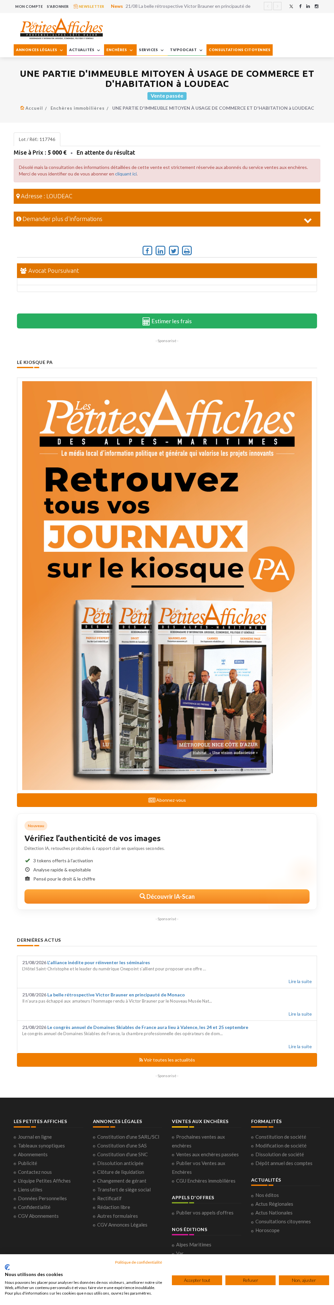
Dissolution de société (279, 1154)
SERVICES (149, 50)
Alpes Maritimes (193, 1244)
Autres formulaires (117, 1216)
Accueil (34, 108)
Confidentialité (34, 1207)
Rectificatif (109, 1198)
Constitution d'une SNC (122, 1154)
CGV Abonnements (38, 1216)
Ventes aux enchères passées (207, 1154)
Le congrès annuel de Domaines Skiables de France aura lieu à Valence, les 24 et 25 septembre (147, 1027)
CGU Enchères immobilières (205, 1181)
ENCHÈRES (117, 50)
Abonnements (33, 1154)
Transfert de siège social (124, 1189)
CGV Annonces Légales (122, 1225)
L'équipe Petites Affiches (44, 1181)
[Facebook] (300, 6)
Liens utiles (30, 1189)
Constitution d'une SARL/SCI (128, 1137)
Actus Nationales (274, 1212)
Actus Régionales (274, 1204)
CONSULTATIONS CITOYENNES (239, 50)
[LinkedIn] (308, 6)
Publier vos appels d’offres (205, 1212)
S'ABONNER (58, 6)
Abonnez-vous (170, 800)
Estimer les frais (171, 321)
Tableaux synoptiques (41, 1145)
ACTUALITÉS (82, 50)
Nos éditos (267, 1195)
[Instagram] (316, 6)
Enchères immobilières (78, 108)
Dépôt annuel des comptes (283, 1163)
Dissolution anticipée (120, 1163)
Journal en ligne (35, 1137)
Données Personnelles (42, 1198)
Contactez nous (35, 1172)
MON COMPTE (29, 6)
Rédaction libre (113, 1207)
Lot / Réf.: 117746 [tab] (37, 139)
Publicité (27, 1163)
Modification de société (281, 1145)
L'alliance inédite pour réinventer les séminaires (98, 962)
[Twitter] (291, 6)
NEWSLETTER (91, 6)
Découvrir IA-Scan (170, 896)
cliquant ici (126, 173)
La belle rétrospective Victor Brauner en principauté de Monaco (116, 994)
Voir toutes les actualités (169, 1059)
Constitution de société (280, 1137)
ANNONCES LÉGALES (37, 50)
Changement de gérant (121, 1181)
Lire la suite (300, 981)
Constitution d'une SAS (122, 1145)
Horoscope (267, 1230)
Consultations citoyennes (283, 1221)
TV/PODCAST (184, 50)
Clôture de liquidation (120, 1172)
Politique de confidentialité (138, 1262)
